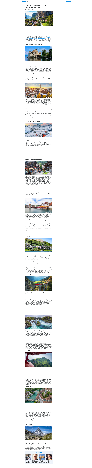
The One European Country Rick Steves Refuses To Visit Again (35, 461)
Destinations (33, 1)
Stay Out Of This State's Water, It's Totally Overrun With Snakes (42, 461)
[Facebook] (62, 1)
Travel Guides (38, 1)
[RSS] (65, 1)
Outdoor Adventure (44, 1)
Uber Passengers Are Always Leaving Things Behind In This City (28, 461)
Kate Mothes (26, 9)
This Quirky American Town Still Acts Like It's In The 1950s (49, 461)
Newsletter (69, 1)
